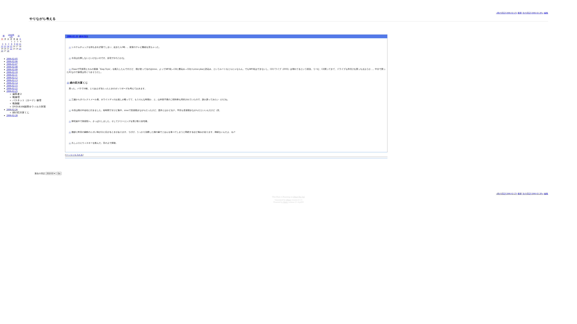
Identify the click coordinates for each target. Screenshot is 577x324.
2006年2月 (11, 36)
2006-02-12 (12, 77)
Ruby (285, 202)
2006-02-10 (12, 72)
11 (20, 44)
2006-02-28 (12, 115)
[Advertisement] (35, 27)
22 (11, 49)
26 (2, 51)
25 (20, 49)
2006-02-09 (12, 69)
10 (17, 44)
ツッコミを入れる (74, 155)
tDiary (288, 200)
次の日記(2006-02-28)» (532, 13)
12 (2, 46)
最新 (520, 13)
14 (8, 46)
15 (11, 46)
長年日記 (83, 36)
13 (5, 46)
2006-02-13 (12, 80)
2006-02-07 (12, 64)
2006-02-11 (11, 75)
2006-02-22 (12, 88)
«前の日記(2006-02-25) (506, 13)
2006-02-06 (12, 61)
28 (8, 51)
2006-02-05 (12, 58)
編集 (546, 13)
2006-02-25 (12, 91)
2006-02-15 (12, 85)
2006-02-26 (12, 109)
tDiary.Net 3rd (299, 197)
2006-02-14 (12, 83)
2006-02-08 (12, 67)
